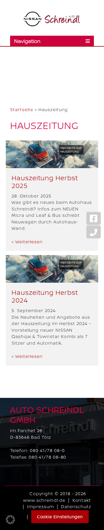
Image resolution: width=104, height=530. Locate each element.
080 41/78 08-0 (47, 450)
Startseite (21, 110)
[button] (10, 519)
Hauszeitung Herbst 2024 (45, 296)
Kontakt (82, 500)
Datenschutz (76, 507)
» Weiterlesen (27, 242)
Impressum (40, 507)
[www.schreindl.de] (52, 19)
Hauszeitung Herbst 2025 (45, 181)
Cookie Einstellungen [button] (60, 516)
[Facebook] (93, 218)
